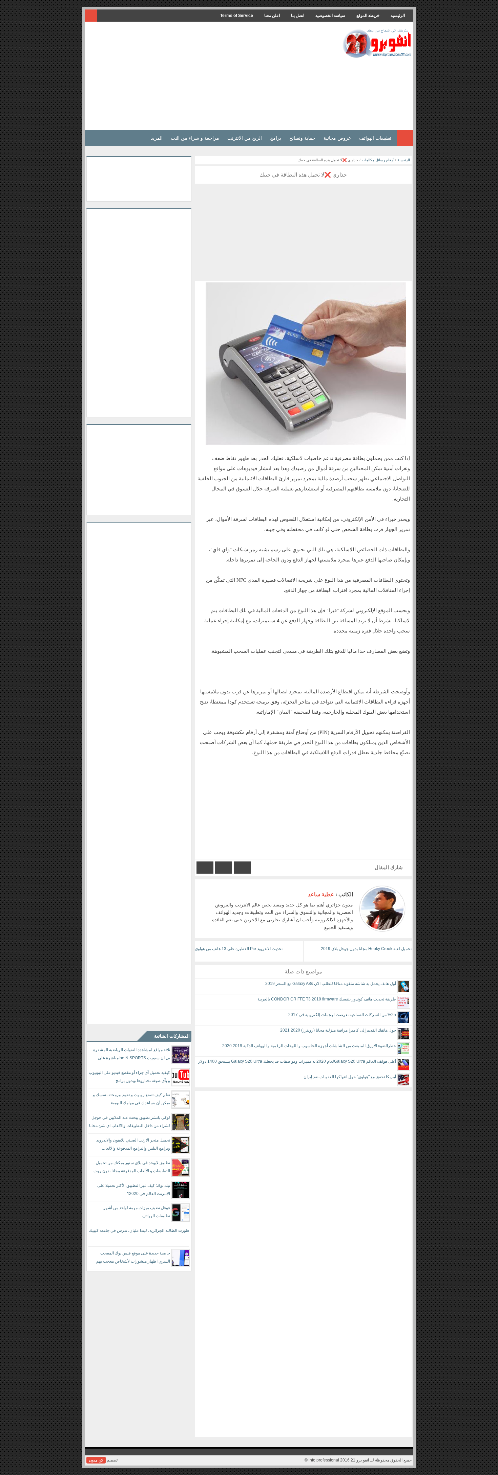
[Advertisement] (209, 75)
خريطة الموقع (367, 15)
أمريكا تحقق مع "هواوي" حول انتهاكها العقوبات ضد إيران (350, 1077)
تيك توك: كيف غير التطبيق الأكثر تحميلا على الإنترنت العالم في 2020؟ (133, 1189)
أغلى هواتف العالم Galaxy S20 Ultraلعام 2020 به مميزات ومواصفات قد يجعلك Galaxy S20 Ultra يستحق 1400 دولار (297, 1061)
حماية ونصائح (302, 138)
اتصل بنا (297, 15)
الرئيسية (398, 15)
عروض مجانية (337, 138)
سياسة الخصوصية (330, 15)
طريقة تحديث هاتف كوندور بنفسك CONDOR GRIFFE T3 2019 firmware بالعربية (326, 999)
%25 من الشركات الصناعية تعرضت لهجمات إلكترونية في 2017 (342, 1014)
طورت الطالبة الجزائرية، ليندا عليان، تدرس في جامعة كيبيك (139, 1230)
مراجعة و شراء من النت (195, 138)
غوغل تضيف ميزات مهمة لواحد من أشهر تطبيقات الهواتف (136, 1211)
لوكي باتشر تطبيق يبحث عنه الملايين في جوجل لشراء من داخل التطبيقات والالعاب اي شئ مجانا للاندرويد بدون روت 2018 (129, 1122)
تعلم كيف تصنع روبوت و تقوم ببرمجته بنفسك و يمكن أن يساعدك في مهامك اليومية (131, 1098)
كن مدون (96, 1460)
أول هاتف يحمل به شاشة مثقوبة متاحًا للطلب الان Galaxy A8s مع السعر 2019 (330, 983)
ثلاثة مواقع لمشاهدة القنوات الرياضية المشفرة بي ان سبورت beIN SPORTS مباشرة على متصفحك (131, 1055)
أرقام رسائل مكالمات (378, 160)
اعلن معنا (272, 15)
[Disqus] (303, 1175)
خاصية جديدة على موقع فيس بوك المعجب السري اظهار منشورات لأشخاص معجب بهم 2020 (133, 1258)
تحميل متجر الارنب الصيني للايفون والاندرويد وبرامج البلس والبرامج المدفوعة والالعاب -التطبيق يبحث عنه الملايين (133, 1145)
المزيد (157, 138)
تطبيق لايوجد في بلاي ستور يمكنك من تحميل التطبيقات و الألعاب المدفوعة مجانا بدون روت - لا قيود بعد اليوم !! (130, 1168)
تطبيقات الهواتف (375, 138)
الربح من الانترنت (244, 138)
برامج (275, 138)
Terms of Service (236, 15)
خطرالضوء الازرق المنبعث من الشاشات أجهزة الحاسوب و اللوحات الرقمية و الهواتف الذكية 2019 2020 (309, 1045)
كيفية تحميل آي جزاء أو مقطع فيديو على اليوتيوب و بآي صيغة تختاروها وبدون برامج (129, 1076)
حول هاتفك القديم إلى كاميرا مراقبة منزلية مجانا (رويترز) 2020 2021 (338, 1030)
